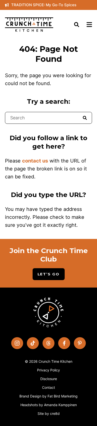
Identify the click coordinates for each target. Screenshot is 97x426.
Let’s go (49, 274)
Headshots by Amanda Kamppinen (48, 405)
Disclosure (48, 379)
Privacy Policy (48, 370)
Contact (48, 387)
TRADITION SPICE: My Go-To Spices (43, 4)
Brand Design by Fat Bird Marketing (48, 396)
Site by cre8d (49, 413)
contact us (35, 161)
